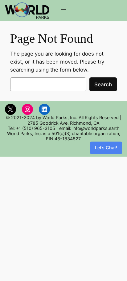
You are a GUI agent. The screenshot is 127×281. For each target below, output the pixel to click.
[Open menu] (63, 10)
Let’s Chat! (106, 147)
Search (103, 84)
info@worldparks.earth (96, 128)
